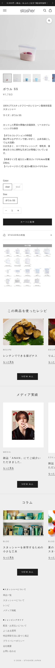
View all (28, 376)
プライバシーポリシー (13, 640)
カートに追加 (27, 222)
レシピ (6, 605)
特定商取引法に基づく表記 (16, 635)
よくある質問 (9, 630)
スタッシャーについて (13, 600)
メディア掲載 (9, 610)
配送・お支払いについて (15, 625)
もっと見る (8, 362)
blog (6, 541)
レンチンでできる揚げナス (20, 355)
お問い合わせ (9, 651)
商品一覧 (7, 595)
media (7, 452)
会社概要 (7, 646)
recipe (7, 350)
